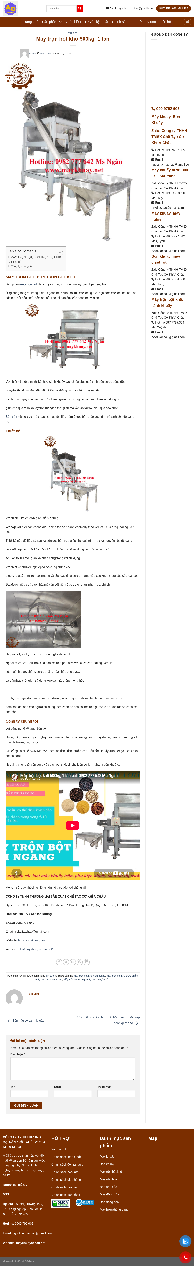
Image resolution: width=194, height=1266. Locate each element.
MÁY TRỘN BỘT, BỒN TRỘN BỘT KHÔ (36, 257)
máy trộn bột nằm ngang (48, 979)
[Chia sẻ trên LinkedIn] (87, 962)
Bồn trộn (11, 416)
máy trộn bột (28, 284)
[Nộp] (80, 8)
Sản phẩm (50, 22)
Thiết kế (15, 261)
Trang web (104, 1086)
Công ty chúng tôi (21, 266)
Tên (12, 1086)
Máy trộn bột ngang (74, 979)
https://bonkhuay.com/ (32, 940)
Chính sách (120, 22)
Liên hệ (165, 22)
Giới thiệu (73, 22)
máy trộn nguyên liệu (97, 979)
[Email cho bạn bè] (73, 962)
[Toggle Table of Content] (58, 251)
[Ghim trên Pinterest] (80, 962)
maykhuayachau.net (30, 1243)
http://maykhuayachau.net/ (35, 949)
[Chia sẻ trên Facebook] (59, 962)
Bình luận (17, 1054)
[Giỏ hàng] (187, 22)
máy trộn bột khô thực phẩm (122, 975)
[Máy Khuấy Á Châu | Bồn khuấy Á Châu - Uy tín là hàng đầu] (22, 8)
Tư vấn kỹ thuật (96, 22)
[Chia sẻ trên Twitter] (66, 962)
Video (151, 22)
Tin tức (138, 22)
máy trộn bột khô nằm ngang (89, 975)
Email (57, 1086)
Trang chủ (30, 22)
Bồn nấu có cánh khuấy (28, 1020)
